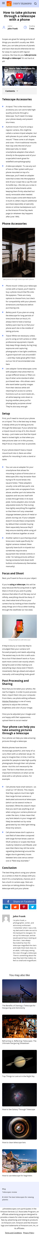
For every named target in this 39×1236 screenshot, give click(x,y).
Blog (4, 1189)
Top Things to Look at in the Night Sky (18, 1076)
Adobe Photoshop (10, 701)
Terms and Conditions (13, 1233)
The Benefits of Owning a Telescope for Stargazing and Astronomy (18, 1006)
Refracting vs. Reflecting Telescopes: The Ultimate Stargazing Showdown (19, 1042)
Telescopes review (9, 1192)
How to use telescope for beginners (17, 1175)
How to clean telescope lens (14, 1142)
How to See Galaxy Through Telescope (18, 1109)
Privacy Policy (28, 1233)
